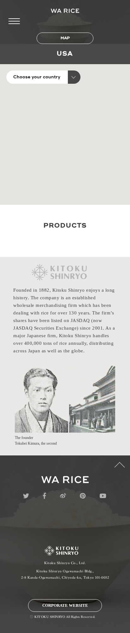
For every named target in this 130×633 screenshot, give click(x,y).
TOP (120, 468)
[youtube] (102, 496)
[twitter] (26, 496)
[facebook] (44, 496)
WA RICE (65, 11)
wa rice (65, 479)
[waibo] (63, 496)
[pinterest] (83, 496)
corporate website (65, 605)
